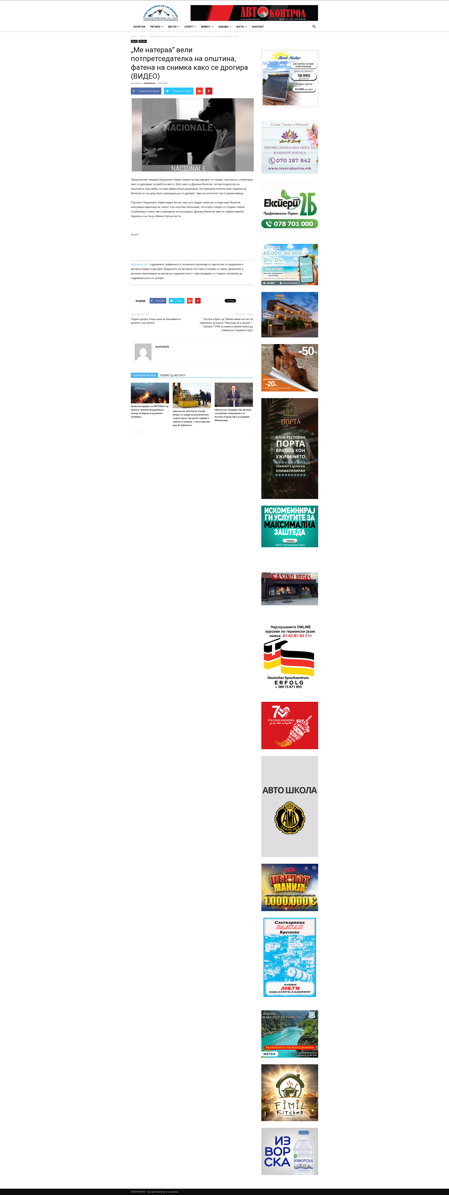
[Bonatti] (289, 367)
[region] (289, 78)
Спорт (188, 26)
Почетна (139, 26)
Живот (205, 26)
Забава (223, 26)
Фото (240, 26)
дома (133, 36)
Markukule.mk (139, 264)
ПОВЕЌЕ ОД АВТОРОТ (173, 375)
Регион (155, 26)
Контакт (258, 26)
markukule (149, 83)
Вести (172, 26)
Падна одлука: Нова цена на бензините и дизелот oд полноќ (156, 321)
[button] (314, 26)
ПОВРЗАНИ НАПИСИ (144, 375)
